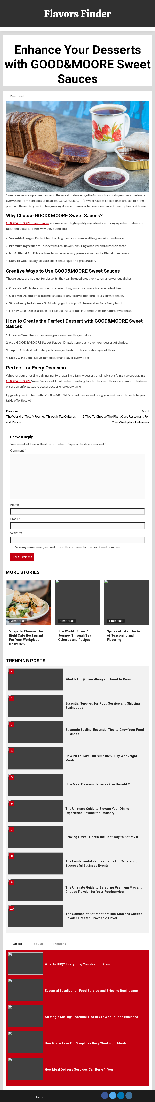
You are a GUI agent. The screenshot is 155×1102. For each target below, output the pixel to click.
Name (15, 504)
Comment (18, 450)
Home (38, 1097)
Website (16, 533)
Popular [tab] (37, 943)
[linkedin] (120, 1095)
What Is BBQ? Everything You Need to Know (98, 679)
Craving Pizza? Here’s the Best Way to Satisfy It (101, 837)
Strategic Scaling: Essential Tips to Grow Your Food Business (91, 1017)
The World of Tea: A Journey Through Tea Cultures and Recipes (41, 416)
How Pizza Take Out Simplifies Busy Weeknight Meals (86, 1043)
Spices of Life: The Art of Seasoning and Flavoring (124, 635)
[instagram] (128, 1095)
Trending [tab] (59, 943)
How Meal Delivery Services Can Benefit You (99, 784)
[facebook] (104, 1095)
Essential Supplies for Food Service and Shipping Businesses (91, 991)
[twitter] (112, 1095)
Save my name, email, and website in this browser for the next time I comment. (68, 547)
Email (15, 519)
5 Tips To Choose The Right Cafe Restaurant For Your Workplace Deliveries (116, 416)
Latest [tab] (17, 943)
